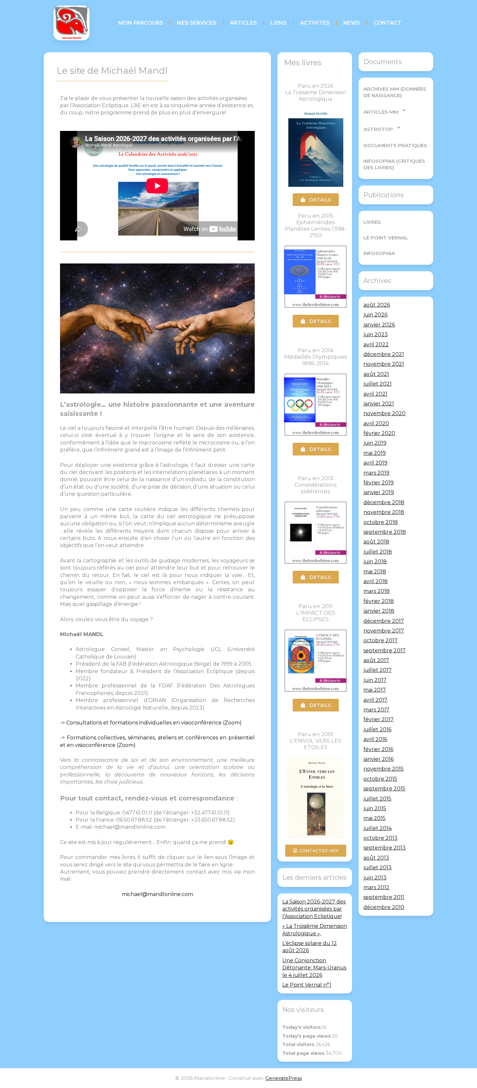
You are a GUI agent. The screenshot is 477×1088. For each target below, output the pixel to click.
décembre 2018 (383, 502)
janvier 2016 (378, 759)
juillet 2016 (377, 729)
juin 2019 (374, 443)
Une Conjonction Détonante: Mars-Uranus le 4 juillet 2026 (314, 967)
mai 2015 (374, 818)
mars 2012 (376, 887)
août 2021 (376, 374)
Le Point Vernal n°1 (306, 985)
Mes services (196, 23)
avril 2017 (375, 700)
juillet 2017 (377, 670)
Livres (372, 222)
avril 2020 (376, 423)
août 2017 (376, 660)
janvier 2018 (378, 611)
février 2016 (378, 749)
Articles (243, 23)
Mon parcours (140, 23)
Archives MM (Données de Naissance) (394, 92)
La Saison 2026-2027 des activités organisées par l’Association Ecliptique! (314, 909)
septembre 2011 (383, 897)
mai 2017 (374, 690)
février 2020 (379, 433)
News (351, 23)
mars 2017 (376, 710)
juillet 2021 (377, 384)
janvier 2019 (378, 492)
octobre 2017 (380, 640)
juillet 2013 (377, 867)
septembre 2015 (384, 789)
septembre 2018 (384, 532)
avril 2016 (375, 739)
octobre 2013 (380, 838)
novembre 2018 (383, 512)
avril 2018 (375, 581)
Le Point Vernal (385, 238)
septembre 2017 (384, 650)
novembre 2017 (383, 631)
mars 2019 (376, 473)
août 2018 (376, 542)
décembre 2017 (383, 621)
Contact (387, 23)
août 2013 (376, 858)
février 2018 (378, 601)
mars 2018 (376, 591)
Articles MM (380, 112)
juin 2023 (375, 334)
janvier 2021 (378, 404)
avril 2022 (376, 344)
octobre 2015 (380, 779)
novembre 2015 (383, 769)
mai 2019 (374, 453)
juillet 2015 (377, 799)
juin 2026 (375, 315)
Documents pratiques (395, 145)
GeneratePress (283, 1078)
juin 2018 (375, 561)
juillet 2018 (377, 552)
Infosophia (379, 253)
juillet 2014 (377, 828)
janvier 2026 (379, 325)
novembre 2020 (384, 413)
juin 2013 (374, 878)
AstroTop (378, 129)
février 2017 (378, 719)
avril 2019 (375, 463)
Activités (315, 23)
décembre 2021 (383, 354)
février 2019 (378, 483)
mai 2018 (374, 572)
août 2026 (376, 305)
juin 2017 (374, 680)
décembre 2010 (383, 907)
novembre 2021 (383, 364)
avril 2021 (375, 394)
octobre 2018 (380, 522)
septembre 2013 (384, 848)
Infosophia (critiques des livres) (394, 164)
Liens (279, 23)
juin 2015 (374, 808)
